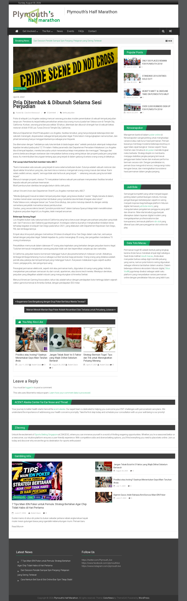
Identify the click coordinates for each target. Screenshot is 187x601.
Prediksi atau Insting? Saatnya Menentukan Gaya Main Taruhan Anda (31, 357)
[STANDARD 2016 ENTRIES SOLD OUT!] (132, 76)
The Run (46, 31)
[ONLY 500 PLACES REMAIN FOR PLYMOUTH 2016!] (132, 61)
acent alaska (59, 409)
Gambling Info (19, 88)
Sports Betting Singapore (46, 434)
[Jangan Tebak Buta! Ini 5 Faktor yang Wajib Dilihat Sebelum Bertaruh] (65, 339)
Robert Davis (36, 365)
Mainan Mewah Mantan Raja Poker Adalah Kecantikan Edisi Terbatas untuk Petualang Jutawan (70, 310)
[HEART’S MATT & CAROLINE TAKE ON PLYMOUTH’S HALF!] (132, 92)
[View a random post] (170, 31)
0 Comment (51, 113)
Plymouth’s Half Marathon (92, 11)
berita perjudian (69, 113)
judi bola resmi (146, 206)
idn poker (149, 150)
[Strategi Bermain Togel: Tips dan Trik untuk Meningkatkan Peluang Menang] (99, 339)
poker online (155, 135)
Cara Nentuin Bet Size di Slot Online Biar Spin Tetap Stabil (46, 579)
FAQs (81, 31)
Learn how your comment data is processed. (70, 393)
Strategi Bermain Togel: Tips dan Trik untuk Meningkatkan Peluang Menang (97, 357)
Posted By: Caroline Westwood (27, 113)
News (60, 31)
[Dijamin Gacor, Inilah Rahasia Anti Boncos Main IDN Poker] (103, 497)
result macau (147, 256)
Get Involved (29, 31)
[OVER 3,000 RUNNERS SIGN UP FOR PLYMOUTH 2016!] (132, 107)
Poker (30, 497)
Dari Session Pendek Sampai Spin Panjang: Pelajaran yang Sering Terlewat (68, 41)
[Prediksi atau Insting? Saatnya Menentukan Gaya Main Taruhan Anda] (31, 339)
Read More (17, 526)
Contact (92, 31)
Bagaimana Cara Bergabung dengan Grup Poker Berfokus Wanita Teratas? (51, 301)
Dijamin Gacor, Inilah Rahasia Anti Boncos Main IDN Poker (140, 495)
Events (70, 31)
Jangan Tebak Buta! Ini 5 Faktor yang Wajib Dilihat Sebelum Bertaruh (65, 357)
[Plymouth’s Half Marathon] (16, 31)
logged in (29, 387)
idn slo (157, 221)
